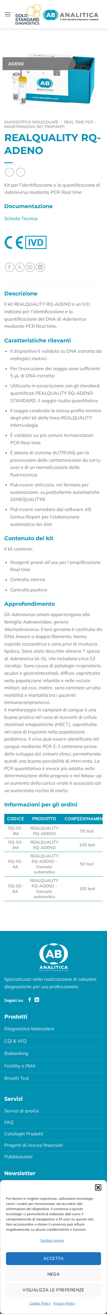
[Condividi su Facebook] (9, 267)
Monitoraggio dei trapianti (34, 126)
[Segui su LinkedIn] (37, 1000)
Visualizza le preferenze (53, 1290)
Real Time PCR (78, 121)
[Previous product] (20, 172)
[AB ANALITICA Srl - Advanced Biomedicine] (56, 14)
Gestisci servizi (52, 1240)
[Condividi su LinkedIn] (40, 267)
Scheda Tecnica (21, 218)
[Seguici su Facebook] (29, 1000)
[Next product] (9, 172)
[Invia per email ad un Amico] (30, 267)
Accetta (53, 1258)
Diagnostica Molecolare (31, 121)
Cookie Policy (40, 1303)
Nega (53, 1274)
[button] (98, 1187)
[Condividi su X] (20, 267)
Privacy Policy (64, 1303)
